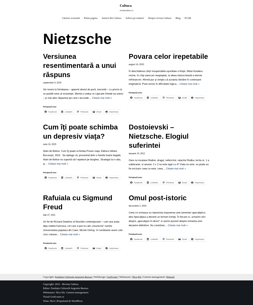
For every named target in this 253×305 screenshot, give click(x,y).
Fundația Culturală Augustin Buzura (69, 288)
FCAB (188, 18)
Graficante (112, 277)
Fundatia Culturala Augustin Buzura (73, 277)
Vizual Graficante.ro (53, 296)
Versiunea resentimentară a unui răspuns (79, 66)
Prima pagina (91, 18)
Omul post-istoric (158, 198)
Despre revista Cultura (159, 18)
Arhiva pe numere (134, 18)
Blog (178, 18)
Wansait (170, 277)
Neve (52, 301)
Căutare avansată (71, 18)
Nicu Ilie (136, 277)
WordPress (77, 301)
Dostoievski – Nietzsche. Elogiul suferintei (159, 136)
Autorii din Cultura (111, 18)
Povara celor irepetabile (168, 56)
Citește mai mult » (102, 98)
